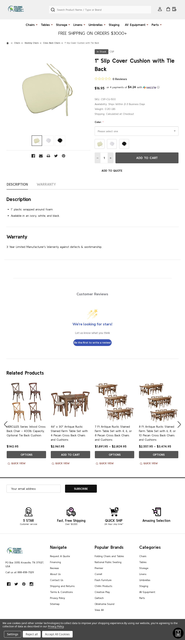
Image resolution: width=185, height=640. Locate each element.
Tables (45, 25)
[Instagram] (31, 584)
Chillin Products (103, 586)
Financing (55, 562)
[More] (37, 24)
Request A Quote (60, 556)
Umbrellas (96, 25)
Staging (114, 25)
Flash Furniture (103, 580)
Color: (99, 122)
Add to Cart (147, 158)
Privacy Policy (57, 598)
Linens (77, 25)
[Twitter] (56, 156)
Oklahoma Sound (104, 604)
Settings (12, 634)
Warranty (46, 184)
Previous (5, 424)
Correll (98, 574)
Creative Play (102, 592)
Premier (99, 568)
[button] (133, 87)
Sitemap (55, 604)
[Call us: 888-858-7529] (174, 9)
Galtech (99, 598)
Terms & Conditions (61, 592)
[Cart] (168, 9)
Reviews (54, 568)
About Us (55, 574)
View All (99, 609)
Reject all (32, 634)
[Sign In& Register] (160, 9)
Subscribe (81, 488)
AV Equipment (135, 25)
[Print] (48, 156)
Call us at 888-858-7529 (19, 572)
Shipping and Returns (62, 586)
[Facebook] (33, 156)
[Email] (41, 156)
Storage (61, 25)
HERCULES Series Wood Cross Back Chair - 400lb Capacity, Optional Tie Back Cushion (26, 431)
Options (26, 454)
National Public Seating (108, 562)
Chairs (30, 25)
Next (179, 424)
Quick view (18, 463)
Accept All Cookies (57, 634)
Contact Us (56, 580)
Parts (155, 25)
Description (17, 184)
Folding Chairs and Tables (109, 556)
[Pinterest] (63, 156)
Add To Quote (112, 170)
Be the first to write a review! (92, 342)
